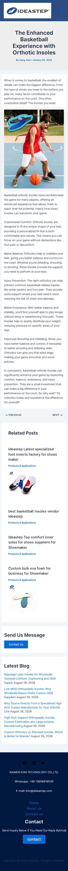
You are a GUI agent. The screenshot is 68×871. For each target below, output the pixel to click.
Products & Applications (22, 465)
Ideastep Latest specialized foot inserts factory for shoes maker (32, 454)
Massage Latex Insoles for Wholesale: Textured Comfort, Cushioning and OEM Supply (30, 678)
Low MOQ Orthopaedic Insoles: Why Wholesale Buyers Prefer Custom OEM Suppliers (28, 693)
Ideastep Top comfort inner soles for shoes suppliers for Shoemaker (32, 542)
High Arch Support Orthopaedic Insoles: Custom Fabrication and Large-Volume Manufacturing (29, 722)
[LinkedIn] (34, 764)
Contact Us (16, 644)
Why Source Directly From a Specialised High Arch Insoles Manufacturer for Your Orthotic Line (33, 707)
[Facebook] (25, 764)
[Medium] (43, 764)
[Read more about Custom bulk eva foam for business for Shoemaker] (22, 598)
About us (34, 808)
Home (34, 803)
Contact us (34, 814)
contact (34, 839)
